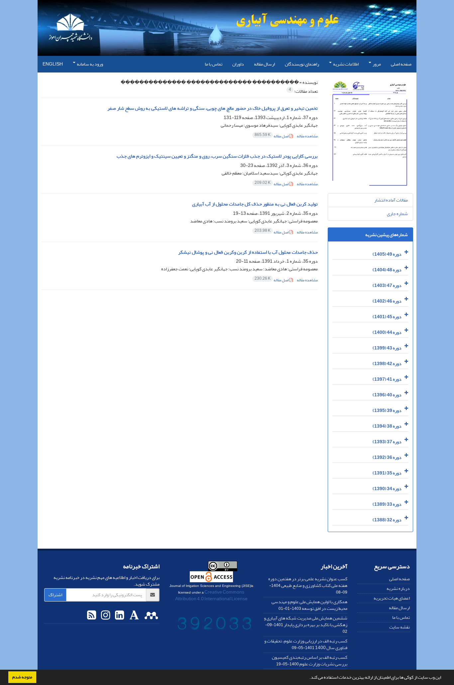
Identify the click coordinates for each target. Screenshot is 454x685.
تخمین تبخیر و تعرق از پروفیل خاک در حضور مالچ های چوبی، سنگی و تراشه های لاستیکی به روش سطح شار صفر (212, 108)
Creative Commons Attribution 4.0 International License (211, 595)
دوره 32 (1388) (387, 519)
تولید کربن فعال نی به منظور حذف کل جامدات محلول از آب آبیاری (255, 204)
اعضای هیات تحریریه (392, 598)
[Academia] (133, 615)
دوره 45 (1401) (387, 316)
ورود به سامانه (89, 64)
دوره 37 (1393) (387, 441)
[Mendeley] (150, 615)
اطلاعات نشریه (345, 64)
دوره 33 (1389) (387, 504)
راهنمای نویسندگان (302, 64)
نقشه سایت (399, 626)
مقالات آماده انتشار (391, 200)
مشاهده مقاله (307, 136)
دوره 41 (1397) (387, 379)
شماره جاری (397, 213)
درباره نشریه (398, 588)
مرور (376, 64)
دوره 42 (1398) (387, 363)
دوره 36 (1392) (387, 457)
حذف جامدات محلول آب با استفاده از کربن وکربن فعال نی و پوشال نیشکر (248, 252)
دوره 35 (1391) (387, 473)
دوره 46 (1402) (387, 301)
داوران (238, 64)
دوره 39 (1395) (387, 410)
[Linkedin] (119, 615)
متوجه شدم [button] (22, 677)
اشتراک (55, 594)
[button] (308, 678)
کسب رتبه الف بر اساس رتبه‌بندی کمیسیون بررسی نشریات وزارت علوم (309, 660)
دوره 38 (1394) (387, 426)
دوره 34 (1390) (387, 488)
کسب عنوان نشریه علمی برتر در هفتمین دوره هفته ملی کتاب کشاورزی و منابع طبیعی (307, 582)
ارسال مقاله (264, 64)
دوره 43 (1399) (387, 347)
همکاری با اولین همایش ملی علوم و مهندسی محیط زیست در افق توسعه (309, 605)
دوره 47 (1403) (387, 285)
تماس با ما (213, 64)
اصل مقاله (272, 136)
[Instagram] (105, 615)
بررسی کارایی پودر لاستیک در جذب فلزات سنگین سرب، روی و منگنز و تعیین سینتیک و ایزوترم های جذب (217, 156)
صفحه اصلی (401, 64)
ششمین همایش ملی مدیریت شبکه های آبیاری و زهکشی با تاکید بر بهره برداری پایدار (305, 621)
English (53, 64)
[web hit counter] (214, 624)
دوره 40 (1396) (387, 394)
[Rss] (91, 615)
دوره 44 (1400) (387, 332)
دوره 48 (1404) (387, 269)
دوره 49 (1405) (387, 254)
